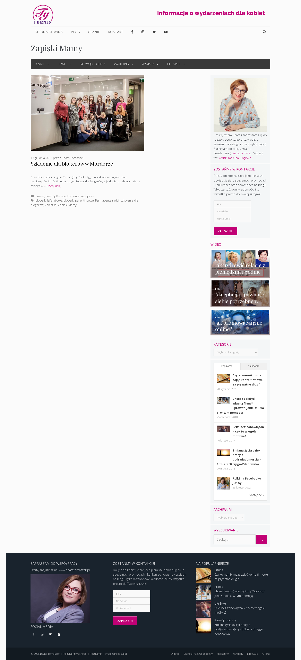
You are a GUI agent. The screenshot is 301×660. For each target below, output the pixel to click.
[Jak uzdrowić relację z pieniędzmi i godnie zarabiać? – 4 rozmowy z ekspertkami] (240, 275)
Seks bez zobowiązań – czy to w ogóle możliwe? (248, 431)
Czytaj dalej (53, 186)
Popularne (227, 366)
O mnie (94, 32)
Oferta (266, 654)
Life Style (174, 64)
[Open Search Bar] (264, 32)
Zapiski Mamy (67, 205)
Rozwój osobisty (92, 64)
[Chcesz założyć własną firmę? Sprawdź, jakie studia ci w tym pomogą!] (223, 403)
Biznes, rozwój (45, 196)
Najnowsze (254, 366)
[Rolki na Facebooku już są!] (223, 489)
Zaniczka (51, 205)
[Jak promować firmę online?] (240, 333)
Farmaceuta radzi (107, 200)
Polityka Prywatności (75, 654)
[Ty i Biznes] (43, 14)
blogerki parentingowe (78, 200)
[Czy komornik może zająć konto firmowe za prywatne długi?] (223, 382)
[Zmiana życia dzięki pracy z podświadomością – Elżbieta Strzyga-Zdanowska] (223, 455)
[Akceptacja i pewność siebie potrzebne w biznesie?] (240, 305)
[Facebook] (34, 634)
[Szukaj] (261, 539)
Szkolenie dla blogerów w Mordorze (72, 163)
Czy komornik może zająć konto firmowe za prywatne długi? (248, 379)
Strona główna (49, 32)
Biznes (62, 64)
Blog (75, 32)
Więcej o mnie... (242, 153)
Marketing (121, 64)
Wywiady (148, 64)
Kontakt (115, 32)
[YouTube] (58, 634)
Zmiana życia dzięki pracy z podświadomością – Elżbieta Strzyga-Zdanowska (238, 629)
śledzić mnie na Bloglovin (234, 158)
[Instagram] (42, 634)
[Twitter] (50, 634)
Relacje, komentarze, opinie (75, 196)
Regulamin (96, 654)
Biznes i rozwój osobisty (198, 654)
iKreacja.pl (120, 654)
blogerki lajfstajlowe (48, 200)
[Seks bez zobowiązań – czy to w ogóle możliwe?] (223, 431)
